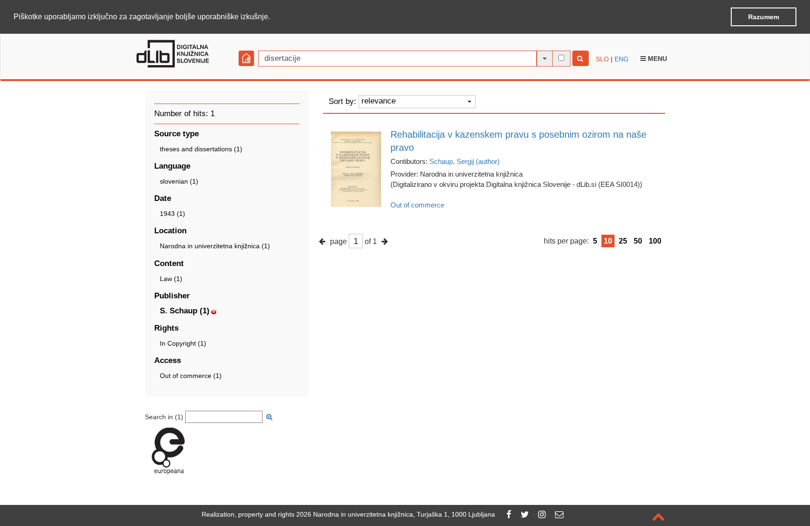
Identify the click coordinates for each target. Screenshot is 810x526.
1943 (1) (172, 213)
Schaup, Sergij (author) (464, 161)
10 (608, 241)
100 (655, 241)
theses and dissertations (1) (201, 149)
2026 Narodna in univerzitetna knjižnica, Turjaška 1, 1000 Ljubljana (395, 514)
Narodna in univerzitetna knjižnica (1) (215, 246)
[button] (273, 17)
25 (623, 241)
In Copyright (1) (183, 343)
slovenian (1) (179, 181)
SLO (602, 59)
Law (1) (171, 278)
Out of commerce (417, 205)
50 (638, 241)
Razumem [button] (763, 17)
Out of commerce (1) (191, 375)
